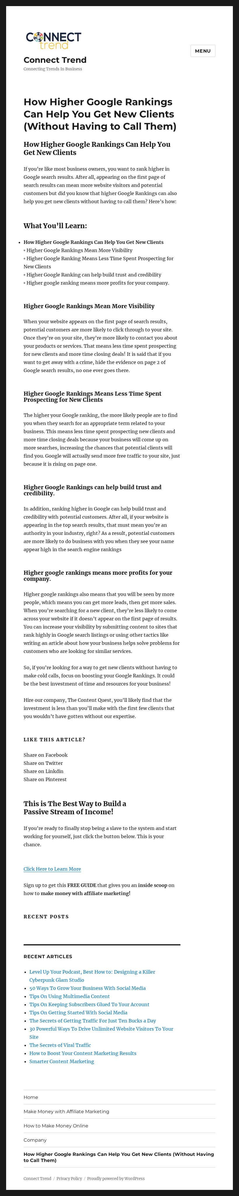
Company (35, 1140)
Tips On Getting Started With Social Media (78, 1012)
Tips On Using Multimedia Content (69, 996)
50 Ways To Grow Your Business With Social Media (87, 988)
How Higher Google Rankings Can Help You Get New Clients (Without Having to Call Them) (119, 1157)
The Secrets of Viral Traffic (60, 1045)
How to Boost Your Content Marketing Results (82, 1053)
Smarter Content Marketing (61, 1061)
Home (31, 1097)
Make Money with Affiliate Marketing (66, 1111)
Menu (203, 51)
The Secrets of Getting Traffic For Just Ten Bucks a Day (92, 1021)
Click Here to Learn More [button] (52, 869)
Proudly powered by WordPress (116, 1178)
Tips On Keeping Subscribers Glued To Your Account (89, 1004)
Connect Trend (55, 60)
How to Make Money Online (56, 1126)
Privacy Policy (69, 1178)
